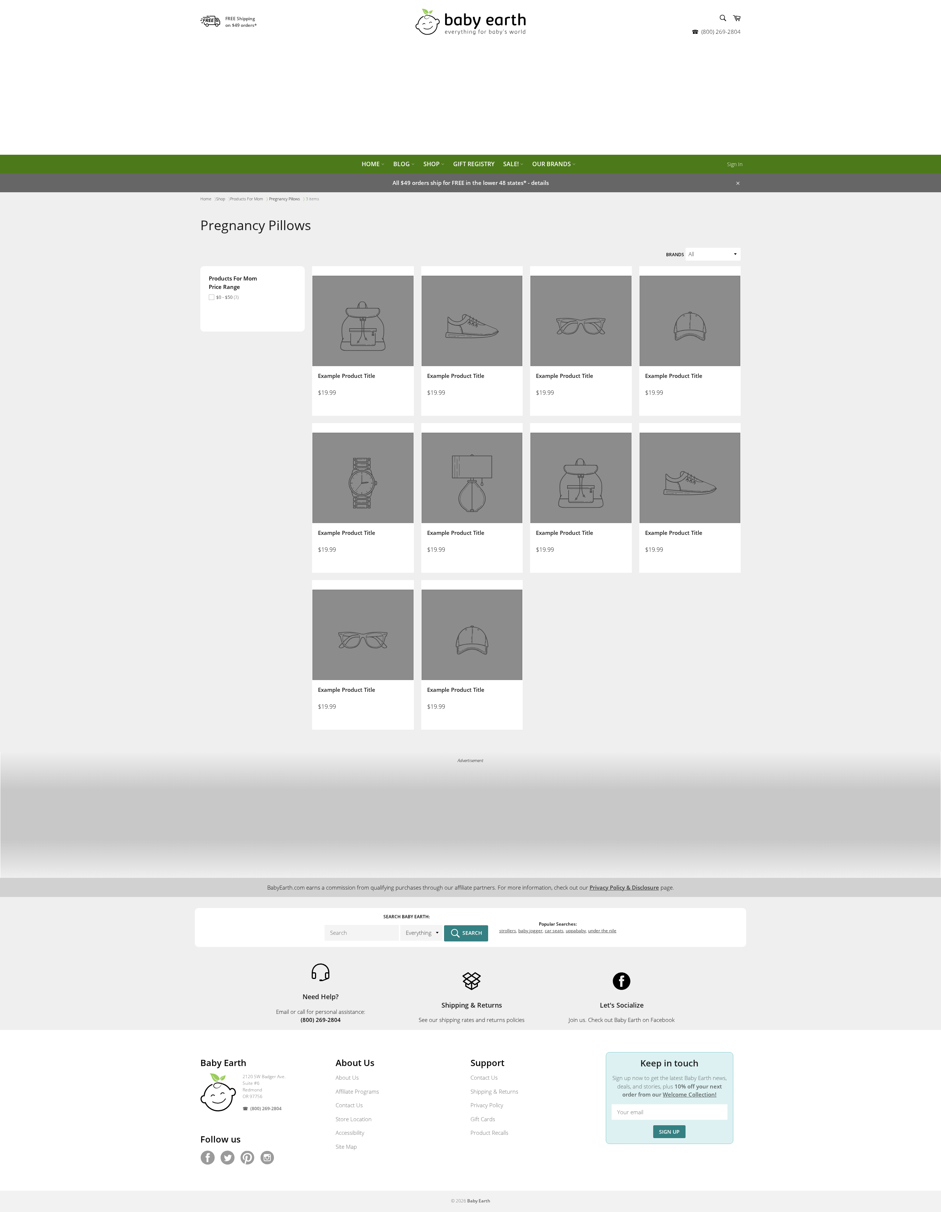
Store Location (354, 1119)
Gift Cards (482, 1119)
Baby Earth (478, 1201)
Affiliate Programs (357, 1091)
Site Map (346, 1146)
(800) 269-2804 (721, 31)
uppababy (576, 930)
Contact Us (349, 1105)
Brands (675, 254)
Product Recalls (489, 1132)
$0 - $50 (227, 297)
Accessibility (350, 1132)
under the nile (602, 930)
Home (371, 164)
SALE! (511, 164)
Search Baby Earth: (406, 917)
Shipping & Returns (494, 1091)
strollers (507, 930)
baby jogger (530, 930)
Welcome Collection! (689, 1094)
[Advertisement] (470, 99)
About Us (347, 1077)
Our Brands (552, 164)
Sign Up (669, 1131)
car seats (554, 930)
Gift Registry (473, 164)
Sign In (735, 164)
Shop (432, 164)
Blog (402, 164)
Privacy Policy (486, 1105)
